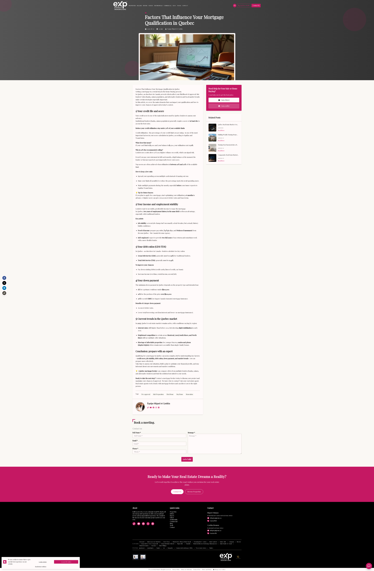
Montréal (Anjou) (143, 545)
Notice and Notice (207, 569)
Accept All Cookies (66, 562)
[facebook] (153, 407)
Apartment (142, 548)
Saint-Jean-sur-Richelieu (154, 541)
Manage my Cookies (219, 569)
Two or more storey (201, 548)
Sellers (172, 514)
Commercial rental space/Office (184, 548)
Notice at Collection (186, 569)
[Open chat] (369, 566)
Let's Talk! (187, 459)
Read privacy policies (40, 566)
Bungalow (170, 548)
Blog (171, 523)
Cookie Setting (43, 562)
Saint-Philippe (163, 545)
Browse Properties (194, 492)
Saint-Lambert (213, 541)
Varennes (153, 545)
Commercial (173, 521)
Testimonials (173, 519)
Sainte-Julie (223, 541)
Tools (171, 525)
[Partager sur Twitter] (4, 283)
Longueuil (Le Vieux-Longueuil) (149, 543)
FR (235, 5)
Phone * (135, 449)
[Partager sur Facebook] (4, 278)
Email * (135, 441)
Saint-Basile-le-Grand (226, 543)
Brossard (141, 541)
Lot (164, 548)
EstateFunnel (156, 569)
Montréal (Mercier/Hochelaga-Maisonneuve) (205, 543)
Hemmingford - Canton (200, 541)
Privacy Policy (176, 569)
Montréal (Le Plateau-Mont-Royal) (182, 541)
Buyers (172, 516)
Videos (172, 518)
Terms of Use (196, 569)
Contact (172, 527)
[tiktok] (148, 407)
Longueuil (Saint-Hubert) (167, 543)
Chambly (188, 543)
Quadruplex (150, 548)
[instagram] (156, 407)
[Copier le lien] (4, 293)
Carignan (231, 541)
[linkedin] (158, 407)
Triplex (211, 548)
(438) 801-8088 (244, 5)
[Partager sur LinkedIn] (4, 288)
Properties (173, 512)
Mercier (239, 541)
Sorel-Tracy (166, 541)
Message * (191, 433)
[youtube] (151, 407)
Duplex (158, 548)
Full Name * (136, 433)
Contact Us (256, 5)
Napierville (180, 543)
